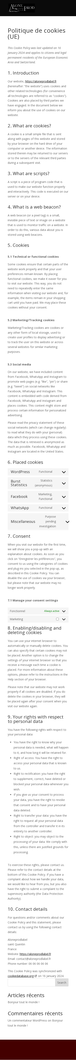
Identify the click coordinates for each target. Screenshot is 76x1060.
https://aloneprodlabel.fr (41, 81)
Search (61, 982)
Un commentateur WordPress (27, 1020)
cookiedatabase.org (21, 976)
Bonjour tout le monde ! (23, 1002)
